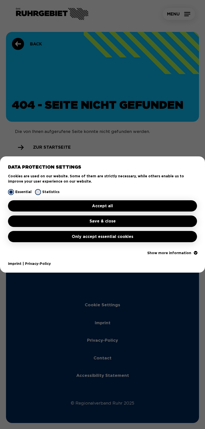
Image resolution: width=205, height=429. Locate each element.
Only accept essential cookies (102, 236)
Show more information (169, 253)
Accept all (102, 206)
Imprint (15, 264)
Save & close (103, 221)
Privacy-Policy (38, 264)
